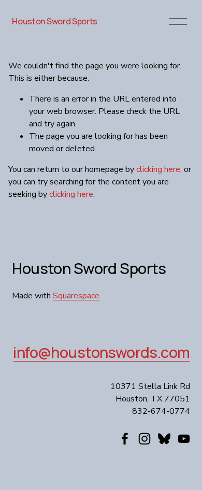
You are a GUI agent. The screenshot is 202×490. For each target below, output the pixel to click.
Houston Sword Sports (54, 21)
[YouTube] (184, 439)
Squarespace (76, 295)
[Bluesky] (164, 439)
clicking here (158, 169)
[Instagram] (144, 439)
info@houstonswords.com (101, 352)
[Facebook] (125, 439)
